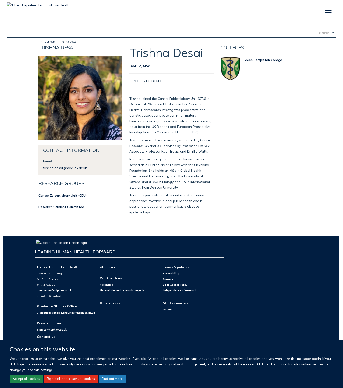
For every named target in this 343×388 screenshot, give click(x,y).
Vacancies (106, 284)
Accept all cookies (26, 379)
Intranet (168, 309)
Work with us (111, 278)
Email (47, 161)
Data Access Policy (175, 284)
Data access (110, 303)
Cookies (168, 279)
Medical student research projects (122, 290)
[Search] (333, 32)
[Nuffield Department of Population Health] (38, 3)
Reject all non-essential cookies (71, 379)
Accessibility (171, 273)
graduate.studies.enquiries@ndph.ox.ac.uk (67, 312)
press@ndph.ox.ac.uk (53, 329)
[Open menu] (328, 12)
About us (107, 267)
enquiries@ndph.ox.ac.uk (55, 290)
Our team (50, 41)
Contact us (46, 336)
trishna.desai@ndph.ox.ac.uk (65, 168)
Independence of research (179, 290)
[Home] (39, 41)
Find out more (112, 379)
